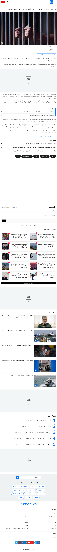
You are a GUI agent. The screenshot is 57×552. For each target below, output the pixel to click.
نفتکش (20, 497)
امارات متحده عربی (44, 6)
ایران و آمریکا (41, 494)
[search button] (17, 477)
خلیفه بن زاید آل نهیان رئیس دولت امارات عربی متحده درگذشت (42, 115)
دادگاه (36, 156)
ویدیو (55, 525)
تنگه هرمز (28, 497)
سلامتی (36, 497)
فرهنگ (26, 522)
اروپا (55, 513)
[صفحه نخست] (55, 6)
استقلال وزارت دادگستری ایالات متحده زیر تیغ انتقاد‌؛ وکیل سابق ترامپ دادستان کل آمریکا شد (34, 147)
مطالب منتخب (51, 312)
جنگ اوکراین (40, 490)
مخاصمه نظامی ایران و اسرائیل (37, 486)
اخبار (52, 6)
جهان (49, 6)
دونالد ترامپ (31, 490)
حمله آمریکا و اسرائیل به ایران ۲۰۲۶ (20, 486)
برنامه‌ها (26, 525)
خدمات (54, 533)
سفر (55, 522)
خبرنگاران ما (53, 529)
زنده (3, 1)
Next (55, 519)
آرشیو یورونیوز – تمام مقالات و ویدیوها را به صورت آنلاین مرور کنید (15, 529)
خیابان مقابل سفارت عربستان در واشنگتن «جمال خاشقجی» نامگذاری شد (39, 143)
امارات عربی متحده (27, 156)
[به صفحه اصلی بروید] (51, 2)
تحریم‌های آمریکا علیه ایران (19, 490)
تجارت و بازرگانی (52, 516)
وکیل (53, 156)
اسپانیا (33, 494)
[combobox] (28, 477)
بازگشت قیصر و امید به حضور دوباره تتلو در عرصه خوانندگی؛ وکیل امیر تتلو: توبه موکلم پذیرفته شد (33, 151)
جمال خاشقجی (45, 156)
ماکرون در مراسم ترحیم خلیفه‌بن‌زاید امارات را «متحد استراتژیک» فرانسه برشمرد (38, 111)
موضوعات (54, 509)
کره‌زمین (26, 516)
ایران (26, 494)
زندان (18, 156)
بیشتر (55, 537)
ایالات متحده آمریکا (17, 494)
